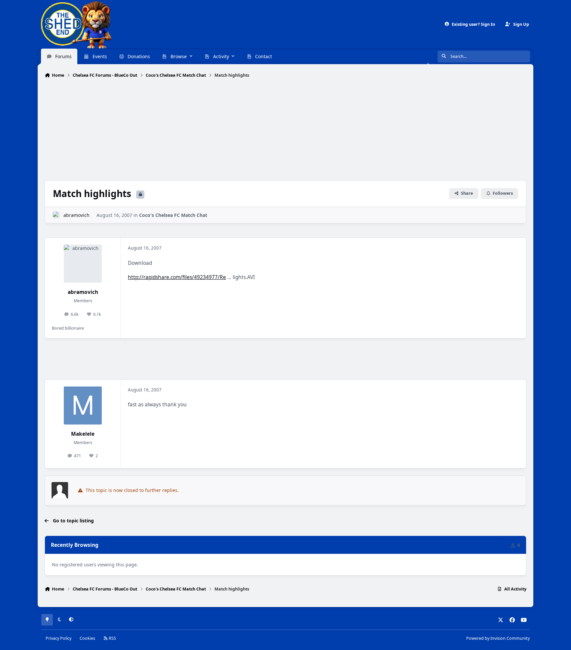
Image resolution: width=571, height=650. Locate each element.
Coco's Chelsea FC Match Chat (173, 215)
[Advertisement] (285, 130)
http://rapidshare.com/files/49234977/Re (177, 277)
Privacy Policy (58, 638)
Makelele (83, 433)
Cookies (87, 638)
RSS (112, 638)
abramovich (76, 215)
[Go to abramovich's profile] (56, 215)
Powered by (498, 638)
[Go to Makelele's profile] (83, 405)
